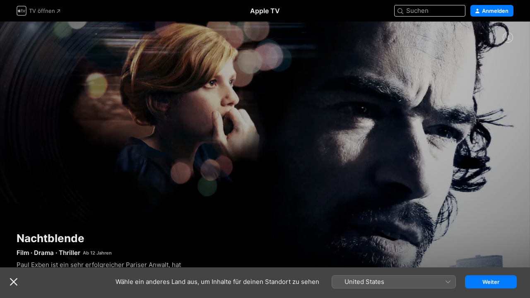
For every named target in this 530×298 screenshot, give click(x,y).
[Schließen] (13, 282)
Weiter (490, 282)
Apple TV (265, 11)
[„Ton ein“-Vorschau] (507, 37)
